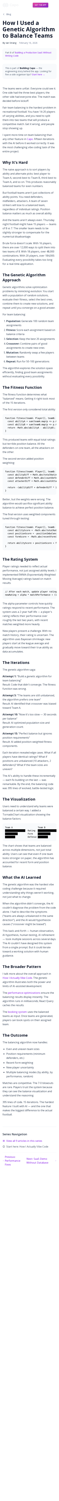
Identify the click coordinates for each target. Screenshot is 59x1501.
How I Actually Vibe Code (17, 978)
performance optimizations (24, 993)
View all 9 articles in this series (24, 1141)
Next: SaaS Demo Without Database (37, 1160)
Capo (30, 139)
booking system (17, 1012)
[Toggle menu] (53, 5)
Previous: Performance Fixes (12, 1160)
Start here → (38, 74)
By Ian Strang (10, 42)
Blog (8, 14)
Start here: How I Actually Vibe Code (27, 1146)
